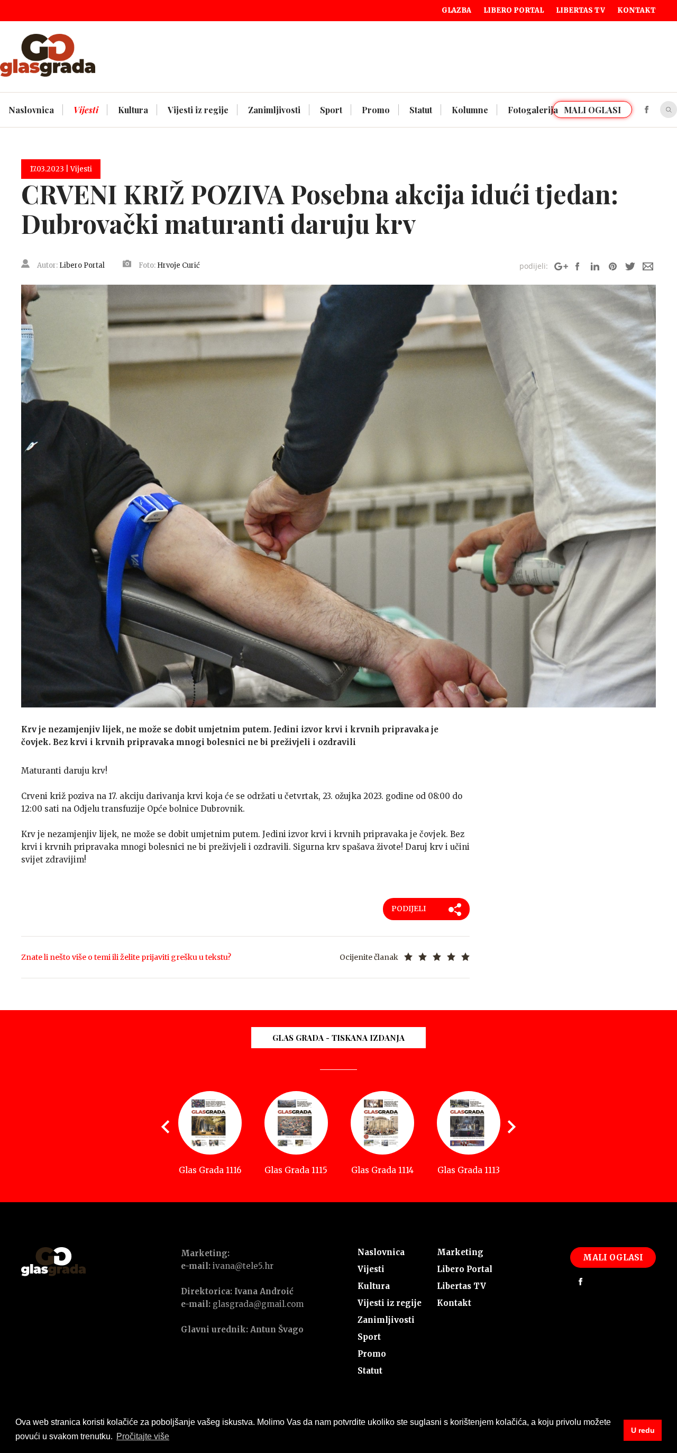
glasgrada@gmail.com (258, 1304)
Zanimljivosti (386, 1320)
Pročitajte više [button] (142, 1436)
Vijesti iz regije (390, 1303)
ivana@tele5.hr (243, 1266)
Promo (372, 1354)
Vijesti (371, 1269)
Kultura (374, 1286)
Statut (370, 1371)
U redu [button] (643, 1430)
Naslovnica (381, 1252)
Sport (369, 1337)
